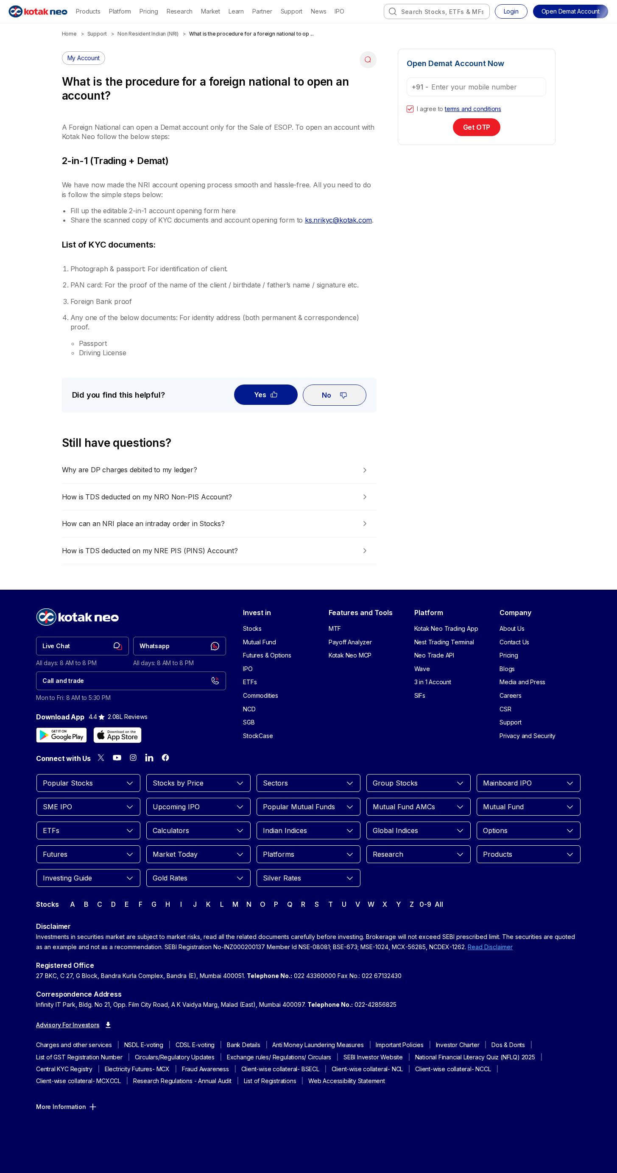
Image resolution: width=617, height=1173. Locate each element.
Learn (236, 11)
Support (292, 11)
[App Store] (117, 735)
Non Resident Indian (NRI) (148, 34)
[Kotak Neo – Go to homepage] (37, 11)
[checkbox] (410, 109)
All (439, 904)
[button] (571, 11)
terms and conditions (473, 108)
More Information (61, 1106)
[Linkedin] (149, 757)
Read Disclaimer (490, 946)
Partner (262, 11)
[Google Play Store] (61, 735)
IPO (339, 11)
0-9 (425, 904)
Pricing (149, 11)
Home (69, 34)
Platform (120, 11)
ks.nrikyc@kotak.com (338, 220)
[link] (82, 646)
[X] (101, 757)
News (318, 11)
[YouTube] (117, 757)
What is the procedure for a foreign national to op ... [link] (251, 34)
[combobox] (437, 11)
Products (88, 11)
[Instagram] (133, 757)
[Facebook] (165, 757)
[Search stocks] (392, 11)
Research (180, 11)
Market (210, 11)
